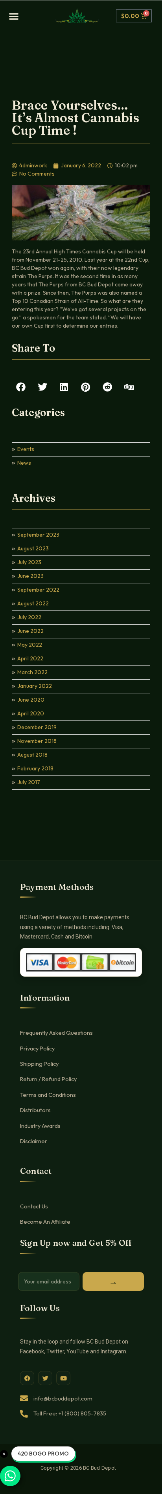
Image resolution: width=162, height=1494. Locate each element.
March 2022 (32, 672)
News (24, 462)
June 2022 (30, 630)
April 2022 (30, 658)
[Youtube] (63, 1378)
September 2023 (38, 534)
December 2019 (37, 727)
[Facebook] (27, 1378)
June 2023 (30, 575)
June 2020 (30, 699)
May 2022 (29, 644)
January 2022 (34, 685)
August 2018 (32, 754)
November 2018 (37, 740)
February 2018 (35, 768)
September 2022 (38, 589)
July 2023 (29, 562)
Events (25, 449)
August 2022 (33, 603)
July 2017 (28, 782)
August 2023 (33, 548)
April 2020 (30, 713)
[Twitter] (45, 1378)
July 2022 (29, 617)
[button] (29, 16)
